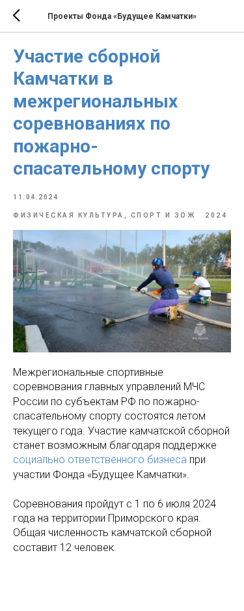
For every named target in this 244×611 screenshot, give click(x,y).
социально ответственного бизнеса (100, 459)
